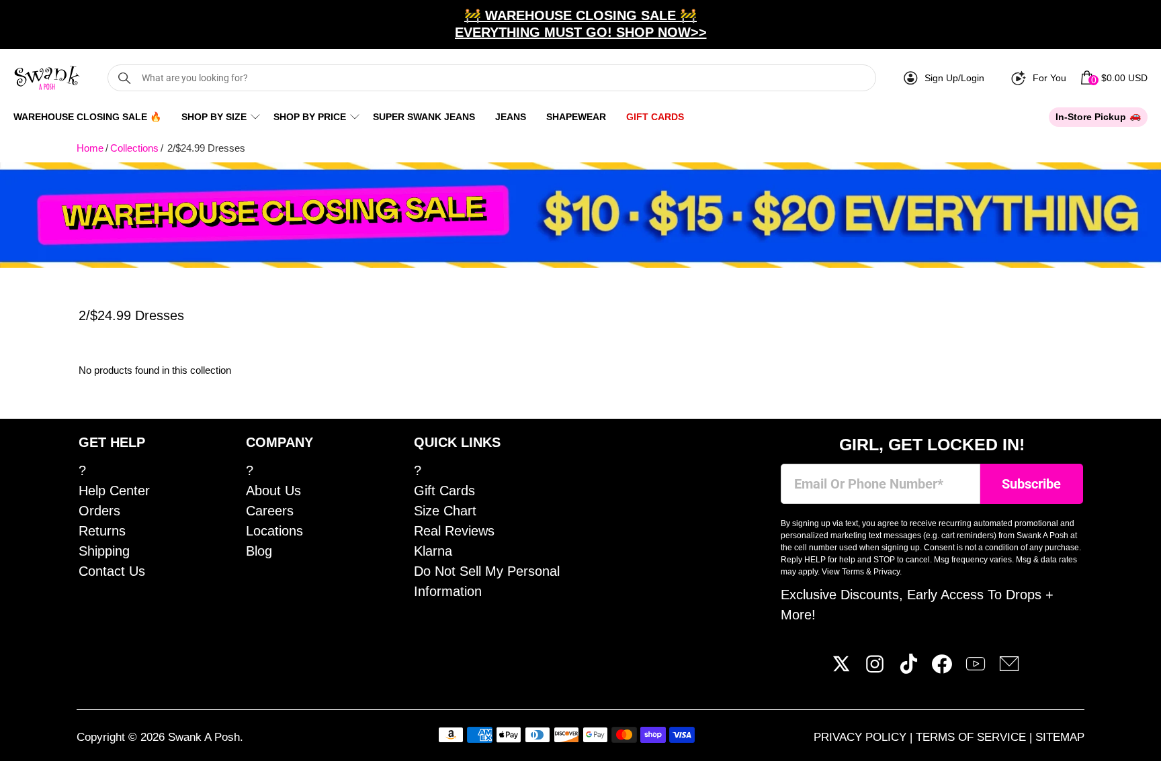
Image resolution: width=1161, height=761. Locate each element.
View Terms (843, 571)
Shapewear (576, 116)
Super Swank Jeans (424, 116)
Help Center (114, 490)
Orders (99, 510)
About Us (273, 490)
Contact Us (112, 571)
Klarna (433, 551)
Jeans (510, 116)
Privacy (886, 571)
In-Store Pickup (1091, 116)
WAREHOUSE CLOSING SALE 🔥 (87, 116)
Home (90, 148)
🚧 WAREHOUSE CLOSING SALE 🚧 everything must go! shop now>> (581, 24)
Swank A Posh (204, 737)
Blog (259, 551)
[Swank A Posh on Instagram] (875, 669)
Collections (134, 148)
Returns (102, 530)
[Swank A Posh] (47, 78)
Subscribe (1031, 484)
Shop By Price (309, 116)
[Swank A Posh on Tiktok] (908, 669)
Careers (270, 510)
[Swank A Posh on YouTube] (975, 669)
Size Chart (445, 510)
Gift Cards (655, 116)
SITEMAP (1059, 737)
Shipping (104, 551)
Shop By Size (214, 116)
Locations (274, 530)
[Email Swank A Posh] (1009, 669)
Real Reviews (454, 530)
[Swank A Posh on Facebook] (942, 669)
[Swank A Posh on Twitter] (841, 669)
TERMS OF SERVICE (972, 737)
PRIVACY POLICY (862, 737)
